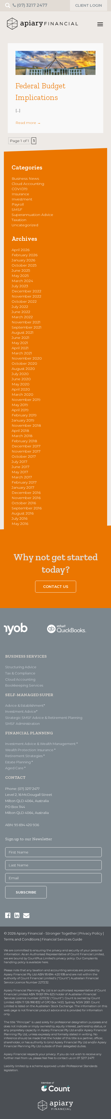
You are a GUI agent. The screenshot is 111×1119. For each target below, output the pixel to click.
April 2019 (20, 410)
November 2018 (26, 425)
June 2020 (21, 379)
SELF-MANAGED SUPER (29, 694)
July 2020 (20, 373)
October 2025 (24, 265)
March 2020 (22, 394)
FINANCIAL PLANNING (29, 733)
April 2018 (20, 430)
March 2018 (22, 435)
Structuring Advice (20, 667)
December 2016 (26, 492)
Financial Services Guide (62, 939)
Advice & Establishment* (25, 705)
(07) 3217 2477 (31, 5)
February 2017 (24, 482)
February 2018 (24, 441)
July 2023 (20, 286)
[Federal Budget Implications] (55, 62)
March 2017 (22, 477)
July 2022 (20, 306)
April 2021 (20, 348)
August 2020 (23, 368)
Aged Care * (15, 768)
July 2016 (19, 518)
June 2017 (20, 466)
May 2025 (20, 275)
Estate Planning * (19, 762)
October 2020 (24, 363)
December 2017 (26, 446)
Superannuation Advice (32, 214)
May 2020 (20, 384)
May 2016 (20, 523)
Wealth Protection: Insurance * (30, 750)
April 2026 (20, 249)
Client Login (88, 5)
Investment (22, 199)
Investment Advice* (21, 711)
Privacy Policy (90, 933)
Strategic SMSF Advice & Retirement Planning (43, 718)
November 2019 (26, 399)
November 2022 (26, 296)
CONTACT (15, 777)
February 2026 (24, 255)
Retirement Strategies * (25, 756)
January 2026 (23, 260)
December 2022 (26, 291)
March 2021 (22, 353)
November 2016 (26, 497)
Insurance (20, 194)
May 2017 (20, 472)
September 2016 (27, 508)
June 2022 (21, 311)
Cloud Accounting (28, 183)
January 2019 (23, 420)
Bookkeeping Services (24, 685)
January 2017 (23, 487)
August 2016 (23, 513)
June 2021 (20, 337)
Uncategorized (25, 225)
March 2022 (22, 317)
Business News (25, 178)
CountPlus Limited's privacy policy (51, 958)
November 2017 (26, 451)
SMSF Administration (22, 723)
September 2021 (27, 327)
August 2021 (23, 332)
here (45, 962)
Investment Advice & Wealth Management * (41, 744)
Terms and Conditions (21, 939)
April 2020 (21, 389)
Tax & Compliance (20, 673)
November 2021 (26, 322)
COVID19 (20, 188)
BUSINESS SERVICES (26, 656)
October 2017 (24, 456)
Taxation (19, 219)
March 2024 (22, 280)
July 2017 (19, 461)
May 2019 (20, 404)
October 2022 (24, 301)
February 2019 (24, 415)
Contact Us (55, 586)
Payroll (18, 204)
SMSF (17, 209)
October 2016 (24, 503)
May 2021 (20, 342)
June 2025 (21, 270)
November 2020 (27, 358)
